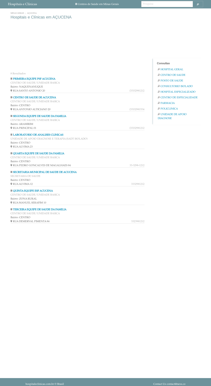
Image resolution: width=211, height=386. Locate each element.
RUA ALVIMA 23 (23, 147)
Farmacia (168, 103)
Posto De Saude (172, 80)
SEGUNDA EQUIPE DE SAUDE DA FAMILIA (39, 116)
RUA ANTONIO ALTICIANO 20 (78, 109)
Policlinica (169, 109)
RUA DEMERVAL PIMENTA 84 (78, 221)
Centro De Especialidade (179, 97)
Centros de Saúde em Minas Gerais (98, 4)
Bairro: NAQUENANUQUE (27, 87)
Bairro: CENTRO (20, 105)
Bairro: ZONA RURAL (24, 199)
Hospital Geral (172, 69)
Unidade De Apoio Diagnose (172, 116)
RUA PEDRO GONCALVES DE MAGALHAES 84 (78, 165)
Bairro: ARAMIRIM (22, 124)
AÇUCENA (32, 13)
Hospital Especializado (178, 92)
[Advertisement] (77, 46)
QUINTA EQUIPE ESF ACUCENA (33, 191)
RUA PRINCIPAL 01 (78, 128)
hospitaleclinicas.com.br (40, 384)
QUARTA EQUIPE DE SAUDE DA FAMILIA (38, 153)
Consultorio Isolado (177, 86)
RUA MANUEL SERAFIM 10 (29, 203)
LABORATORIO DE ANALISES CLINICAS (38, 135)
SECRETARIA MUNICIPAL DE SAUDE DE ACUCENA (45, 172)
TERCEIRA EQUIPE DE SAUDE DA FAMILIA (39, 209)
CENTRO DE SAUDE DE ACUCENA (34, 97)
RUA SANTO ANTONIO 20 (78, 91)
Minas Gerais (17, 13)
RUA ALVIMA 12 (78, 184)
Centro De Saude (173, 75)
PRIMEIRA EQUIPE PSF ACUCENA (34, 79)
